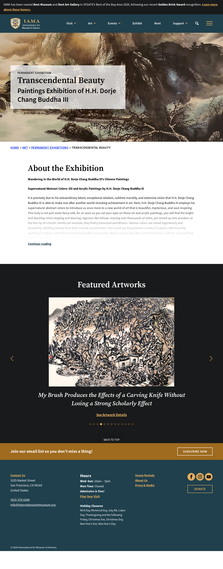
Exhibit (137, 23)
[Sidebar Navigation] (209, 23)
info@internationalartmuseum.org (33, 543)
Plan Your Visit (90, 534)
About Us (141, 518)
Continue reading (39, 244)
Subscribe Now (195, 489)
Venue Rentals (145, 513)
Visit (70, 23)
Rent (157, 23)
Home (14, 148)
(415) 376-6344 (20, 538)
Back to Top (112, 478)
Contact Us (17, 513)
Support (178, 23)
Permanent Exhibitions (50, 148)
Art (90, 23)
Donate (200, 527)
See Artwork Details (111, 455)
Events (112, 23)
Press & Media (144, 523)
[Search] (197, 23)
